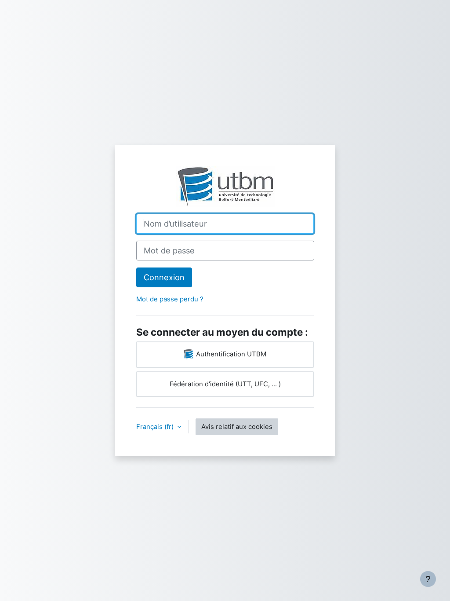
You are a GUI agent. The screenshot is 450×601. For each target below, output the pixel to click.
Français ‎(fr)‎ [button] (155, 427)
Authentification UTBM (230, 354)
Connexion (164, 277)
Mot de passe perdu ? (169, 299)
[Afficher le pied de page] (428, 579)
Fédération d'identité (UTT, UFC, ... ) (225, 384)
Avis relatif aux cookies (236, 427)
